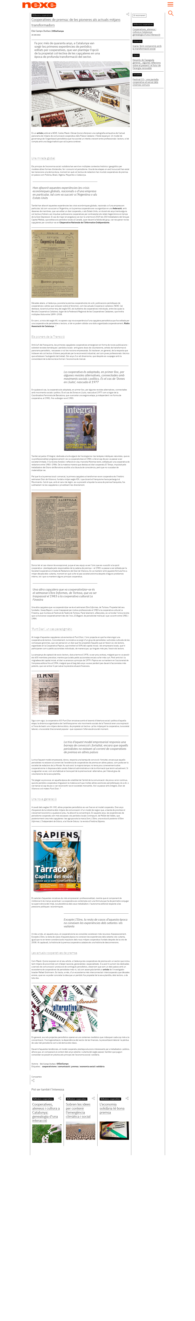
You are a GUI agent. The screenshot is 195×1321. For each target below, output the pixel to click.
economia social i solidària (92, 1067)
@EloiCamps (58, 31)
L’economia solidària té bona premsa (112, 1108)
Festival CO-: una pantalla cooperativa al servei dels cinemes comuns (146, 82)
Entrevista (137, 41)
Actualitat (137, 75)
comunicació (64, 1067)
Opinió (136, 55)
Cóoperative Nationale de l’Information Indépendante (84, 223)
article (40, 133)
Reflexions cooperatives (42, 15)
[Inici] (39, 5)
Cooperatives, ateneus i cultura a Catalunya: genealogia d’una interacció (46, 1113)
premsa (74, 1067)
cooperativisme (49, 1067)
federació (117, 209)
